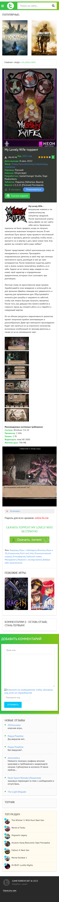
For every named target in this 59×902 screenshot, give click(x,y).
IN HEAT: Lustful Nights (22, 865)
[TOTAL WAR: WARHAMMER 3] (44, 37)
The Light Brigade (17, 792)
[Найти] (53, 5)
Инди (14, 164)
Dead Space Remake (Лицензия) (24, 778)
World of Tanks (18, 827)
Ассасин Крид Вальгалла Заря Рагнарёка (30, 842)
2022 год (27, 156)
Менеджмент (11, 559)
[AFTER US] (42, 594)
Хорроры (14, 550)
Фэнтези (41, 550)
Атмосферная (19, 556)
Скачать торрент (19, 195)
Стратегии (10, 167)
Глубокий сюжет (33, 556)
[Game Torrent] (10, 5)
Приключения (25, 164)
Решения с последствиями (30, 559)
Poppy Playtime (15, 736)
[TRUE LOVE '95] (16, 594)
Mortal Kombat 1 (19, 857)
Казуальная (13, 553)
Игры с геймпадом (27, 550)
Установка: (15, 511)
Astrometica (14, 758)
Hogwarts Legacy (19, 835)
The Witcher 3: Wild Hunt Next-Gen (27, 820)
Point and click (27, 553)
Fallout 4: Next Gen (20, 850)
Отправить (13, 704)
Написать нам (9, 890)
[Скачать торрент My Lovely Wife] (29, 539)
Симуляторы (40, 164)
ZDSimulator (14, 725)
